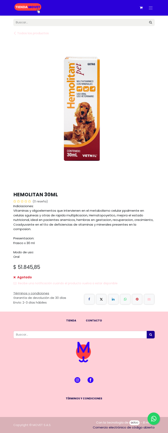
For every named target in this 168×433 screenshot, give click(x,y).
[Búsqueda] (150, 22)
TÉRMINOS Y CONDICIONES (84, 398)
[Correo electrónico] (149, 299)
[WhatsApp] (125, 299)
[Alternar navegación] (151, 8)
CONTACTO (94, 320)
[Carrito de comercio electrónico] (141, 8)
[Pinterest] (137, 299)
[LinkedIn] (113, 299)
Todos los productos (33, 33)
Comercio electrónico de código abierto (124, 427)
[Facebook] (89, 299)
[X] (101, 299)
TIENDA (71, 320)
